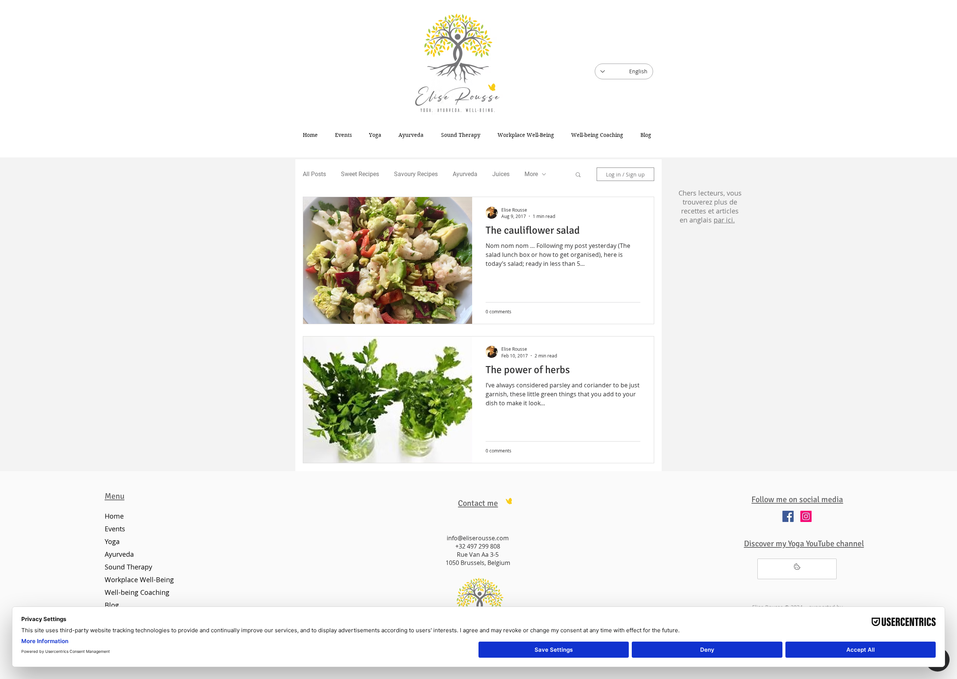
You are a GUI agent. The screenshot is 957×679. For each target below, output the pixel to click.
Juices (501, 174)
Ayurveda (465, 174)
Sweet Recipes (360, 174)
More (531, 174)
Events (115, 528)
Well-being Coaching (137, 592)
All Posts (314, 174)
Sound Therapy (128, 566)
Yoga (112, 541)
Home (114, 515)
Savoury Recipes (416, 174)
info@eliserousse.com (478, 538)
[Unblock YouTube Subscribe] (797, 569)
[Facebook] (788, 516)
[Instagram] (806, 516)
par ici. (724, 219)
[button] (578, 175)
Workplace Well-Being (138, 579)
